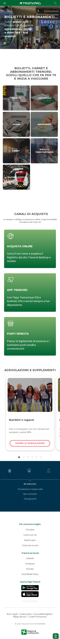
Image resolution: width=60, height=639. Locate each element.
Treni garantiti (30, 498)
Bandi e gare (30, 540)
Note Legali (12, 614)
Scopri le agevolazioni (30, 443)
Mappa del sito (19, 616)
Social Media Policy (30, 574)
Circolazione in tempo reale (30, 489)
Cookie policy (25, 614)
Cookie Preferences (37, 616)
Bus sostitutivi (30, 494)
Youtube (30, 568)
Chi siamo (30, 529)
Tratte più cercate (30, 545)
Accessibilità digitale (43, 614)
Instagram (30, 563)
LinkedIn (30, 558)
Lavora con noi (30, 534)
